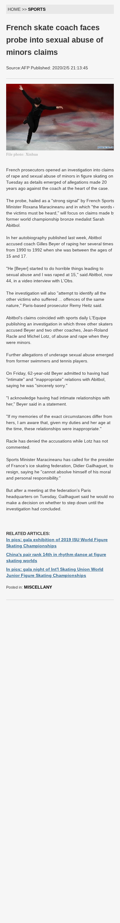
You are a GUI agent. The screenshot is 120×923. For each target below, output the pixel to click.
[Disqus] (61, 682)
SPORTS (37, 9)
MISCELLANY (38, 587)
